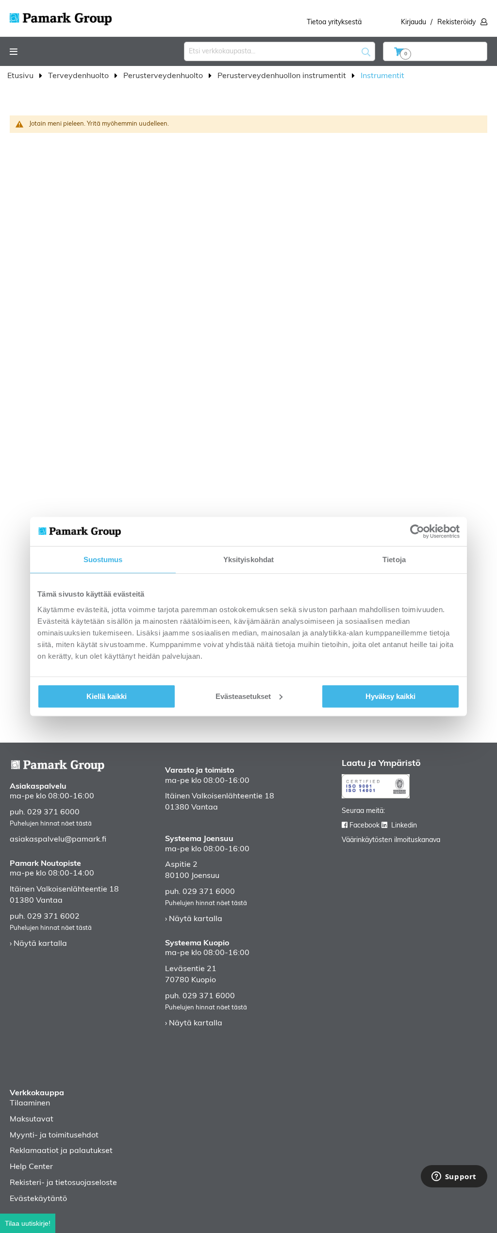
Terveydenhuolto (79, 76)
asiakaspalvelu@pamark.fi (58, 840)
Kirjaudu (413, 22)
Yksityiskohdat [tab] (248, 559)
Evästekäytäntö (38, 1199)
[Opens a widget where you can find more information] (453, 1177)
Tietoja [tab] (394, 559)
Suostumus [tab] (103, 559)
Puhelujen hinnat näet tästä (51, 824)
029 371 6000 (53, 812)
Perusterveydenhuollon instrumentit (282, 76)
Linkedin (404, 825)
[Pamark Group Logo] (61, 16)
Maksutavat (31, 1119)
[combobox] (279, 51)
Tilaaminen (30, 1103)
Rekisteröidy (456, 22)
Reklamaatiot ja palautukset (61, 1151)
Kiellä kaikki (106, 696)
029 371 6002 (53, 917)
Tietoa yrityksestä (334, 22)
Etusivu (21, 76)
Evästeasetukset (243, 696)
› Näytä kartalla (38, 944)
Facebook (364, 825)
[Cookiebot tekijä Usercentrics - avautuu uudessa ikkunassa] (417, 531)
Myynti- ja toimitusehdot (54, 1135)
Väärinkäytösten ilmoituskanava (391, 840)
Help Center (31, 1167)
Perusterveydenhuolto (164, 76)
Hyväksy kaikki (390, 696)
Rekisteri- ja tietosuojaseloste (63, 1183)
